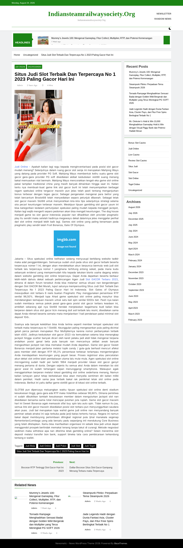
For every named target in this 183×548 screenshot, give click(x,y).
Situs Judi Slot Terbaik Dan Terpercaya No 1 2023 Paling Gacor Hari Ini (53, 451)
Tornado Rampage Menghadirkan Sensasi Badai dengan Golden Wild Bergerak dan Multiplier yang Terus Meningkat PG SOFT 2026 (46, 521)
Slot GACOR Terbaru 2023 (102, 279)
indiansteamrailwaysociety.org (91, 13)
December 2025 (135, 219)
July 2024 (132, 231)
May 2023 (133, 302)
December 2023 (135, 272)
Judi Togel (89, 446)
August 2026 (134, 207)
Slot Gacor (133, 172)
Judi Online (20, 67)
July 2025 (132, 225)
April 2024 (133, 248)
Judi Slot (75, 446)
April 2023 (133, 308)
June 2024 (133, 237)
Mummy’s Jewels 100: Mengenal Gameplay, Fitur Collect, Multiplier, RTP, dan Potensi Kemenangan (101, 38)
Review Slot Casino (137, 160)
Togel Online (134, 184)
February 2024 (135, 260)
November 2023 (135, 278)
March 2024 (134, 254)
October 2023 (134, 284)
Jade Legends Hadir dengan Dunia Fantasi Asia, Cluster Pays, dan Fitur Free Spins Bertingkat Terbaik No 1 (149, 112)
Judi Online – (22, 166)
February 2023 (135, 320)
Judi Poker (61, 446)
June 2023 (133, 296)
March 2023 (134, 314)
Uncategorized (34, 67)
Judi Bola (30, 446)
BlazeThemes (120, 543)
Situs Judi (133, 166)
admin (20, 85)
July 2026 (132, 213)
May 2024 (133, 242)
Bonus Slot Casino (137, 143)
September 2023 (136, 290)
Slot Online (133, 178)
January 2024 (134, 266)
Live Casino (133, 154)
